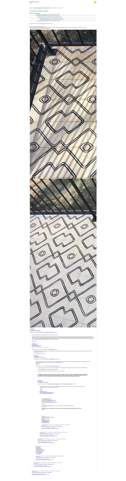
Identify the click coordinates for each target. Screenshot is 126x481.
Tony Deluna (42, 23)
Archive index (33, 11)
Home (30, 7)
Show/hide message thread (34, 13)
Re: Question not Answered (41, 14)
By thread (40, 11)
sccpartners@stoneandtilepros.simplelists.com (42, 7)
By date (46, 11)
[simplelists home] (34, 2)
